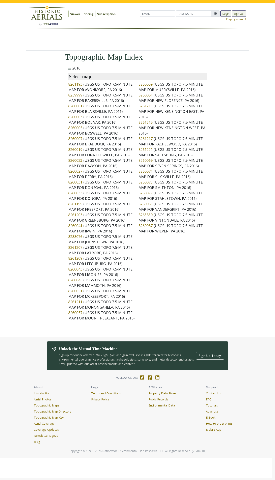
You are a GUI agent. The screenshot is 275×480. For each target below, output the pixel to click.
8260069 (146, 160)
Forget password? (236, 19)
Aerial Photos (43, 399)
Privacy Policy (100, 399)
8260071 (146, 171)
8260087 (146, 225)
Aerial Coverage (44, 423)
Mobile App (213, 429)
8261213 (146, 106)
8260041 (75, 225)
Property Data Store (162, 393)
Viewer (75, 14)
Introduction (42, 393)
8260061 (146, 95)
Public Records (158, 399)
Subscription (106, 14)
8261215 (146, 122)
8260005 (75, 127)
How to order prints (219, 423)
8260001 (75, 106)
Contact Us (213, 393)
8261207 (75, 247)
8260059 (146, 84)
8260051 (75, 290)
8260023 (75, 160)
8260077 (146, 193)
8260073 (146, 182)
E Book (210, 417)
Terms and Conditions (106, 393)
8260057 (75, 312)
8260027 (75, 171)
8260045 (75, 280)
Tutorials (212, 405)
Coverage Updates (46, 429)
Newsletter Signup (46, 435)
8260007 (75, 138)
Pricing (89, 14)
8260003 (75, 116)
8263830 (146, 214)
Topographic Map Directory (52, 411)
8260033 (75, 193)
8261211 (75, 301)
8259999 (75, 95)
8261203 (75, 214)
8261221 (146, 149)
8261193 (75, 84)
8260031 (75, 182)
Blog (37, 442)
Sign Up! (239, 14)
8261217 (146, 138)
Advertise (212, 411)
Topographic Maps (46, 405)
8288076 (75, 236)
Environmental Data (162, 405)
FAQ (209, 399)
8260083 (146, 203)
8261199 (75, 203)
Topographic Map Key (49, 417)
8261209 (75, 258)
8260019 (75, 149)
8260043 (75, 269)
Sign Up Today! (210, 356)
